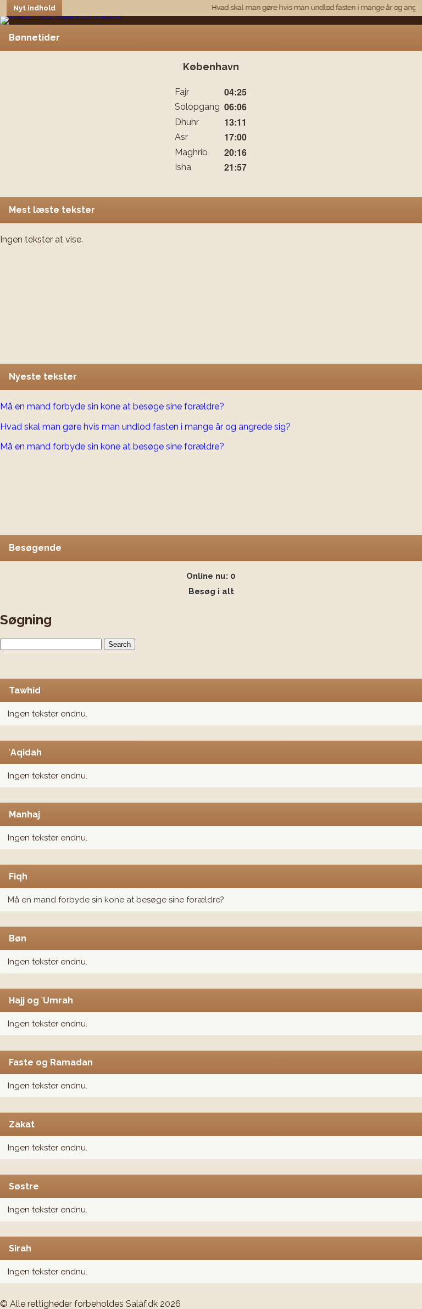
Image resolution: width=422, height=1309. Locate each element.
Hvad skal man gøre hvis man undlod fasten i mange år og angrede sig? (145, 422)
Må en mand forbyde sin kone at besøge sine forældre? (116, 900)
